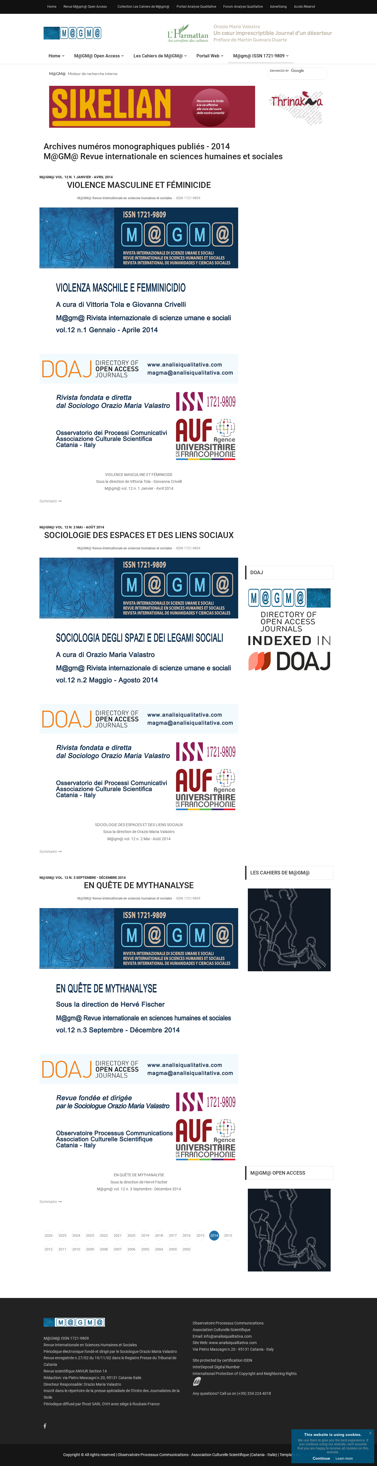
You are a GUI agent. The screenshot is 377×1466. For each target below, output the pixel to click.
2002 (186, 1249)
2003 (173, 1249)
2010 (76, 1249)
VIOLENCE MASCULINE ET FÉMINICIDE (139, 185)
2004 (159, 1249)
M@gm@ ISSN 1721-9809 (259, 55)
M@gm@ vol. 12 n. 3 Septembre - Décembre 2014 (82, 878)
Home (51, 7)
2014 (214, 1235)
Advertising (278, 7)
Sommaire (48, 501)
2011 (62, 1249)
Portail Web (208, 55)
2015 (200, 1235)
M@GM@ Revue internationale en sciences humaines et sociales (125, 198)
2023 (90, 1235)
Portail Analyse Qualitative (196, 7)
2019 (145, 1235)
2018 (159, 1235)
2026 (48, 1235)
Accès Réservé (304, 7)
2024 (76, 1235)
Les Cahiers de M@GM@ (158, 55)
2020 (131, 1235)
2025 (62, 1235)
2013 (228, 1235)
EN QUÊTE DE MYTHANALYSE (139, 885)
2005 (145, 1249)
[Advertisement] (289, 469)
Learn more (344, 1458)
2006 (131, 1249)
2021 (117, 1235)
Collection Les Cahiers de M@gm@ (143, 7)
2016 (186, 1235)
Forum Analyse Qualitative (243, 7)
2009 (90, 1249)
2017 (173, 1235)
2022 (104, 1235)
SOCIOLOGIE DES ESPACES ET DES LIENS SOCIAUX (139, 535)
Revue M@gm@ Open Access (85, 7)
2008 (104, 1249)
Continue (321, 1458)
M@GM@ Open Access (97, 55)
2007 (117, 1249)
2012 (48, 1249)
